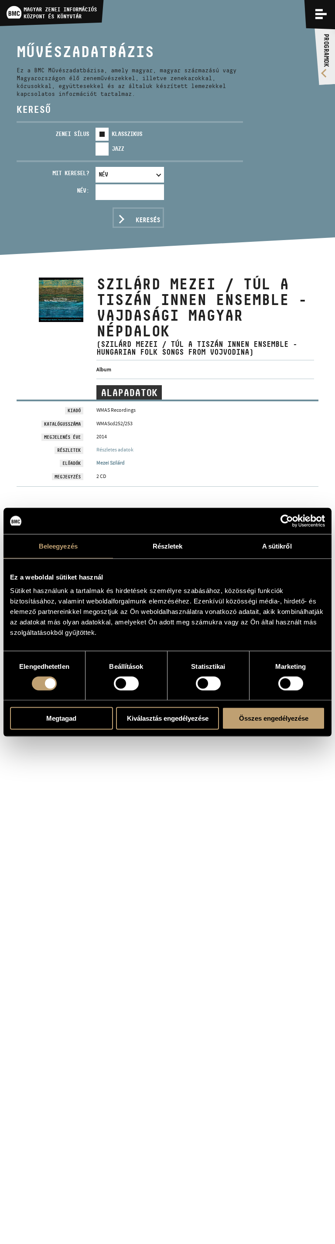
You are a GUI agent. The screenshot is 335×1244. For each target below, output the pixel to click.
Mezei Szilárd (110, 462)
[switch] (126, 683)
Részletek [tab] (168, 545)
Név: (83, 190)
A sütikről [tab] (277, 545)
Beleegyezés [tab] (58, 545)
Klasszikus (127, 133)
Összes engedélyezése (273, 718)
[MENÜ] (321, 14)
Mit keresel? (70, 172)
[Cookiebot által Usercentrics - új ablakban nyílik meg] (287, 520)
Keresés (148, 220)
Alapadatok (129, 392)
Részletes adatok (114, 449)
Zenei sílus (72, 133)
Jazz (118, 148)
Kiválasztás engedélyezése (168, 718)
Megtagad (61, 718)
